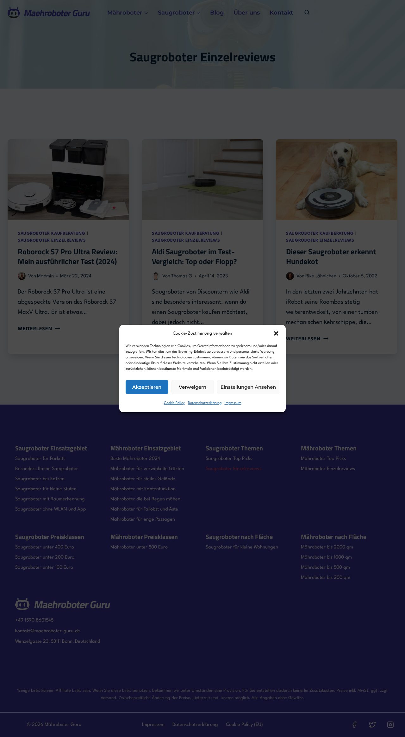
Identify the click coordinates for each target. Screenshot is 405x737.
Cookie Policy (174, 403)
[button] (276, 333)
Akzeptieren (146, 387)
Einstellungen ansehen (248, 387)
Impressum (233, 403)
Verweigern (192, 387)
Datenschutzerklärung (204, 403)
